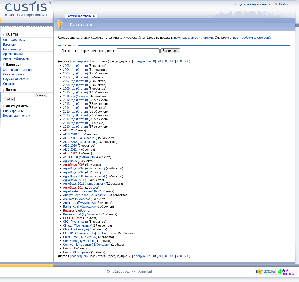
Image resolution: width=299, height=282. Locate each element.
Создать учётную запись (252, 4)
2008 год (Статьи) (75, 85)
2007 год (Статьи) (75, 81)
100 (171, 61)
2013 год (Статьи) (75, 104)
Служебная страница (81, 15)
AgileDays (70, 161)
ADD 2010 (70, 145)
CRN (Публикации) (76, 229)
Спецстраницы (13, 111)
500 (186, 61)
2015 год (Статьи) (75, 111)
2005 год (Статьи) (75, 73)
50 (165, 61)
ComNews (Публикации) (79, 241)
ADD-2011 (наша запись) (80, 138)
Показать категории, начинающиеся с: (88, 51)
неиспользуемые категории (193, 37)
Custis (67, 248)
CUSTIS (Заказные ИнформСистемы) (89, 233)
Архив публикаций (16, 58)
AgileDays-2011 (73, 180)
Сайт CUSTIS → (14, 40)
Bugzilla (68, 210)
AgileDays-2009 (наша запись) (84, 176)
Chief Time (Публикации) (80, 237)
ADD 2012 (70, 153)
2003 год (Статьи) (75, 65)
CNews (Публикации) (77, 225)
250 (179, 61)
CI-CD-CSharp (72, 218)
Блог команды (13, 49)
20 (159, 61)
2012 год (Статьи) (75, 100)
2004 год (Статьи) (75, 69)
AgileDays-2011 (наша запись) (84, 183)
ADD (66, 130)
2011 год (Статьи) (75, 96)
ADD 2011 (70, 149)
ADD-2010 (70, 134)
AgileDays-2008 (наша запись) (84, 168)
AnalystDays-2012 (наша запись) (85, 195)
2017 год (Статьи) (75, 119)
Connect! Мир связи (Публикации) (86, 244)
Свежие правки (13, 74)
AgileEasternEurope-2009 (80, 191)
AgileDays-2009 (73, 172)
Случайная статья (16, 79)
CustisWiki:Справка (76, 252)
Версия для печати (16, 115)
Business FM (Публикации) (81, 214)
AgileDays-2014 (73, 187)
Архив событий (13, 54)
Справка (9, 83)
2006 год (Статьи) (75, 77)
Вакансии (9, 44)
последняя (79, 61)
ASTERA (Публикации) (79, 157)
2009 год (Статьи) (75, 88)
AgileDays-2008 (73, 164)
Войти (283, 4)
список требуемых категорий (250, 37)
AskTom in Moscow (76, 199)
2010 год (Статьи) (75, 92)
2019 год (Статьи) (75, 126)
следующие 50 (144, 61)
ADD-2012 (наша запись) (80, 142)
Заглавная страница (17, 69)
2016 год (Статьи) (75, 115)
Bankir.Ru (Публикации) (79, 206)
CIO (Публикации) (75, 221)
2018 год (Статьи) (75, 123)
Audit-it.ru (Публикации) (79, 202)
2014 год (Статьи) (75, 107)
